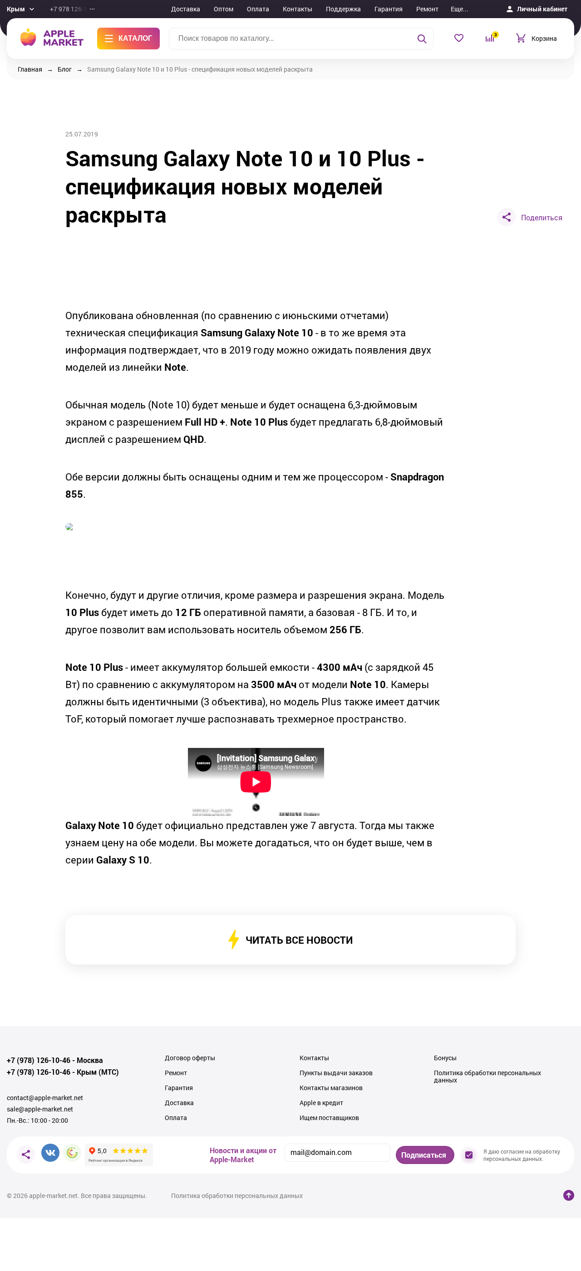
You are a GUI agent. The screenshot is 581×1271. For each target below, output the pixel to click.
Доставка (185, 9)
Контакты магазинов (331, 1088)
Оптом (223, 9)
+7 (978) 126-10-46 (38, 1060)
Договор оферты (190, 1058)
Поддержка (343, 9)
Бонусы (445, 1058)
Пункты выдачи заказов (336, 1073)
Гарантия (388, 9)
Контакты (297, 9)
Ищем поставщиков (329, 1117)
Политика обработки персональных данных (487, 1076)
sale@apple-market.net (40, 1109)
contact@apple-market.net (45, 1098)
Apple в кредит (321, 1102)
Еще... (459, 9)
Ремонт (427, 9)
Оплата (258, 9)
